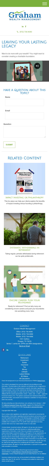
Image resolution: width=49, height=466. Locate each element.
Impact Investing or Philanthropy (24, 197)
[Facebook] (25, 26)
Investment (24, 360)
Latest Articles (24, 374)
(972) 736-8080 (26, 31)
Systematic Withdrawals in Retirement (24, 249)
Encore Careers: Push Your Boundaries (24, 301)
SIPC (7, 453)
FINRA (3, 453)
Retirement (24, 358)
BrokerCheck (41, 380)
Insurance (24, 365)
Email (7, 110)
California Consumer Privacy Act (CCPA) (15, 405)
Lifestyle (24, 371)
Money (24, 369)
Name (7, 97)
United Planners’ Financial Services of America (25, 452)
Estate (24, 362)
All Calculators (24, 378)
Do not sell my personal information (33, 407)
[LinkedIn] (22, 26)
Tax (24, 367)
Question (7, 124)
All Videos (24, 376)
